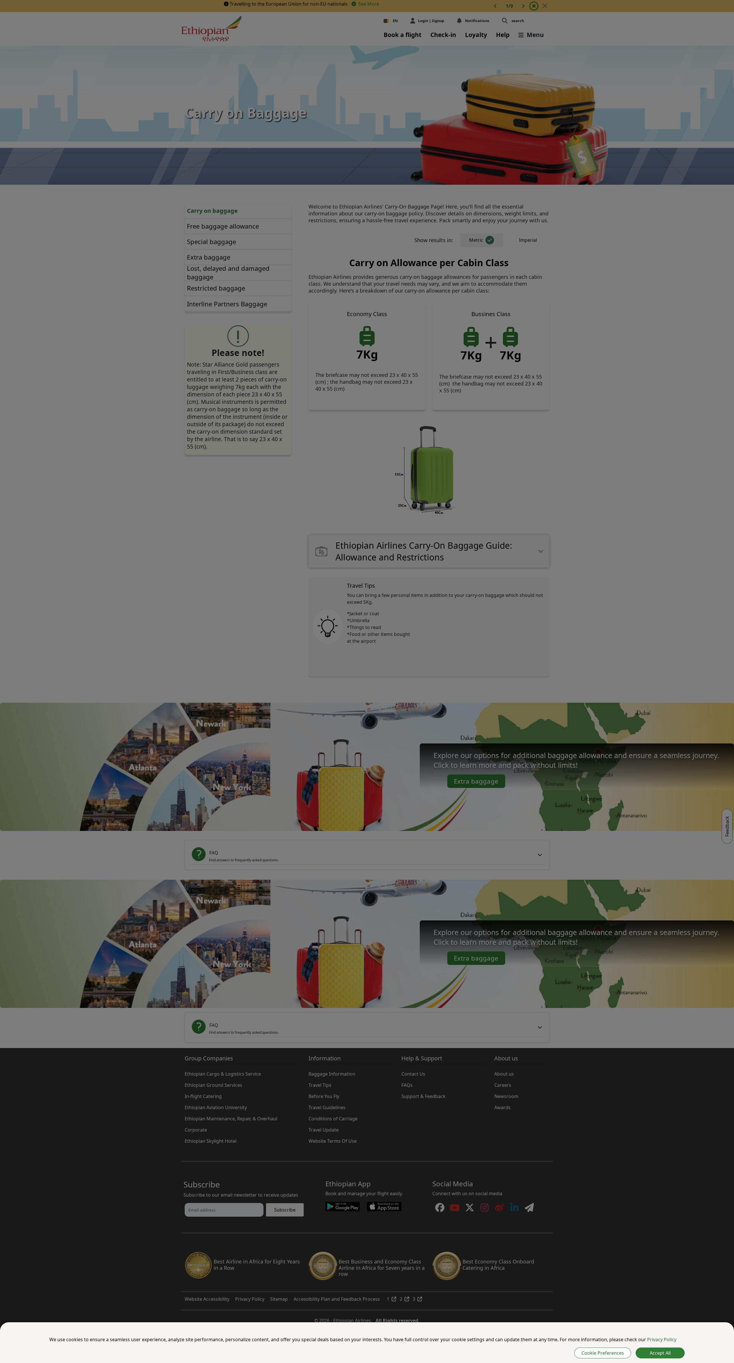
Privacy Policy (661, 1339)
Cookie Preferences (602, 1353)
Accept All (660, 1353)
